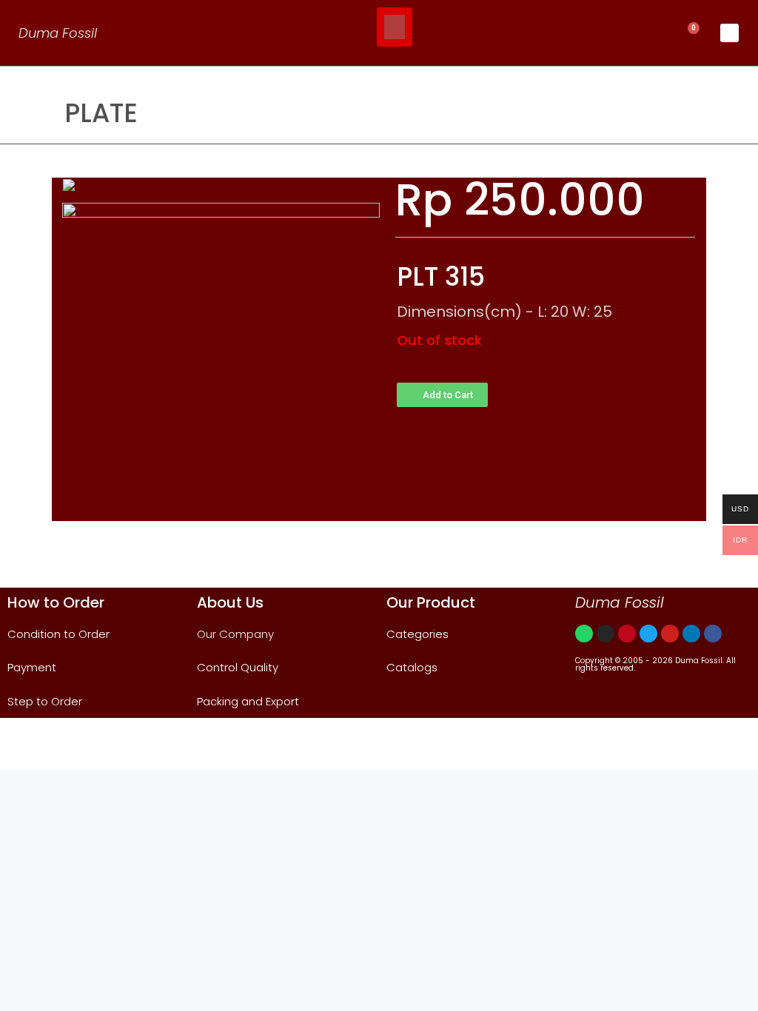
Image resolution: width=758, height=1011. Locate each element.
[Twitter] (648, 633)
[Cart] (690, 33)
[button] (394, 27)
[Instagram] (605, 633)
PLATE (101, 113)
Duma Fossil (58, 33)
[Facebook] (713, 633)
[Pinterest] (627, 633)
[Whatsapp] (584, 633)
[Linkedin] (691, 633)
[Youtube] (670, 633)
